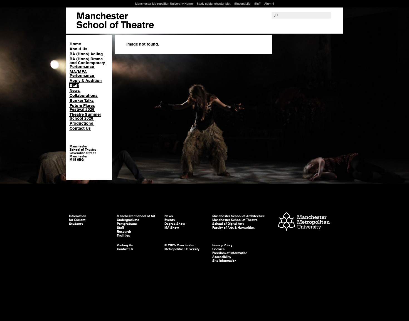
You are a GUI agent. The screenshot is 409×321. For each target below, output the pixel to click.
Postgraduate (127, 224)
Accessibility (221, 257)
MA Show (171, 228)
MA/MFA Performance (82, 73)
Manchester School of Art (115, 20)
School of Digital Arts (228, 224)
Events (169, 220)
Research (124, 232)
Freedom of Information (230, 253)
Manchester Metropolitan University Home (164, 3)
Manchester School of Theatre (235, 220)
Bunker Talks (82, 100)
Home (75, 44)
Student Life (242, 3)
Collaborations (84, 95)
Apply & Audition (86, 80)
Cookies (218, 249)
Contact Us (80, 128)
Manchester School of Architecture (238, 216)
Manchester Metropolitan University (304, 222)
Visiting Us (125, 245)
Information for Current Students (77, 220)
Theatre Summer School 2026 (85, 116)
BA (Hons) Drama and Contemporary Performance (87, 63)
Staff (257, 3)
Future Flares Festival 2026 (82, 107)
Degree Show (174, 224)
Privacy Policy (222, 245)
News (75, 90)
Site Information (224, 261)
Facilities (123, 235)
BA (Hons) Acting (86, 54)
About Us (78, 49)
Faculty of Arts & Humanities (233, 228)
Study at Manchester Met (213, 3)
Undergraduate (128, 220)
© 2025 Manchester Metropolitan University (181, 247)
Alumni (269, 3)
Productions (81, 123)
